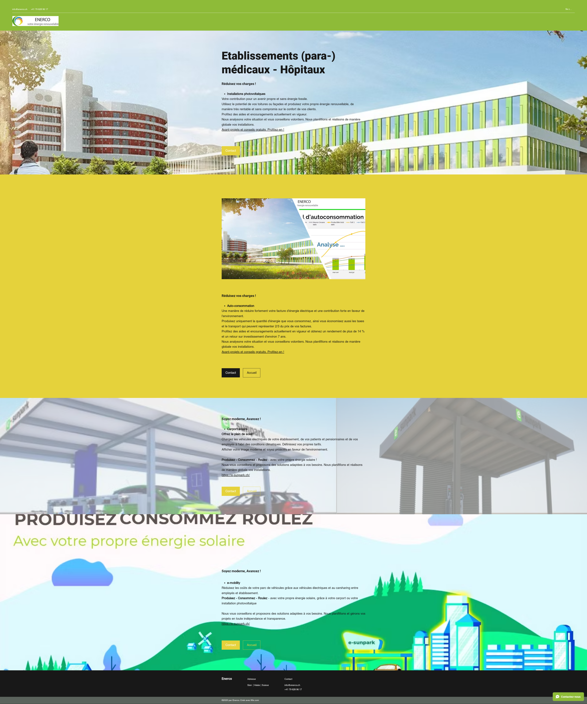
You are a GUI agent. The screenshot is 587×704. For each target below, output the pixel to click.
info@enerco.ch (19, 9)
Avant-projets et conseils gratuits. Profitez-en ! (253, 129)
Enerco (227, 679)
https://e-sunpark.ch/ (236, 475)
